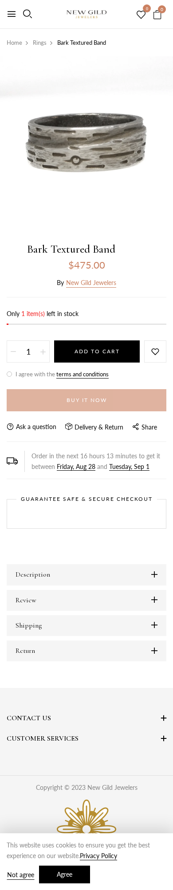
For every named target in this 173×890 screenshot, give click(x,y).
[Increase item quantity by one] (43, 351)
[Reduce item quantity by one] (13, 351)
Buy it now (87, 400)
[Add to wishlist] (155, 351)
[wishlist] (141, 15)
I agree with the (61, 374)
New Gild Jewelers (91, 282)
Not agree (20, 874)
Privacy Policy (98, 855)
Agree (64, 874)
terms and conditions (82, 374)
